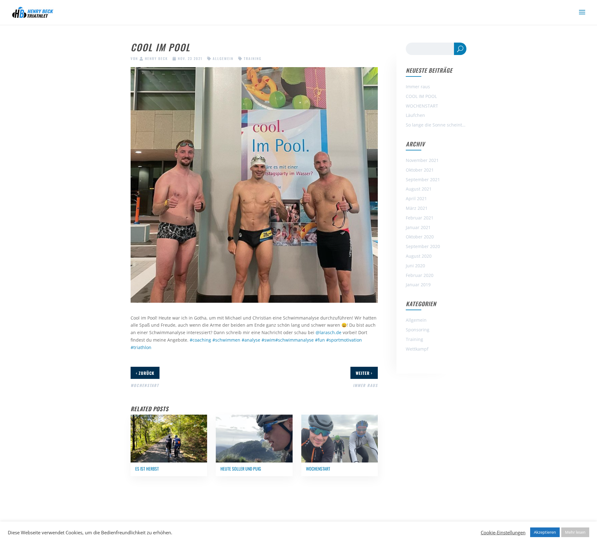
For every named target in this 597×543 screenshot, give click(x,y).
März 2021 (417, 208)
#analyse (251, 340)
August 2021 (419, 189)
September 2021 (423, 179)
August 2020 (419, 256)
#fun (320, 340)
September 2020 (423, 246)
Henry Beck (156, 58)
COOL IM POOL (421, 96)
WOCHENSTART (422, 106)
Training (252, 58)
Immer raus (418, 87)
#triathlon (141, 347)
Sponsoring (417, 330)
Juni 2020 (415, 266)
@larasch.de (328, 332)
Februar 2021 (419, 218)
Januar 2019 (418, 285)
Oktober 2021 (420, 170)
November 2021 (422, 160)
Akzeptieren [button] (545, 532)
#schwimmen (226, 340)
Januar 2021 (418, 227)
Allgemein (223, 58)
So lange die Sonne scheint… (435, 125)
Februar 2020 (419, 275)
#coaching (200, 340)
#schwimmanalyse (294, 340)
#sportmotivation (344, 340)
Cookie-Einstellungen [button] (503, 532)
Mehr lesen (575, 532)
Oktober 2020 (420, 237)
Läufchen (415, 115)
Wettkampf (417, 349)
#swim (268, 340)
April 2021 (416, 198)
